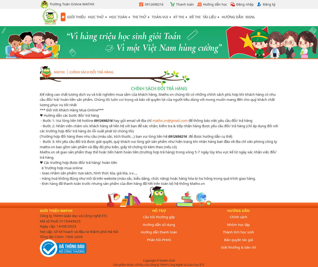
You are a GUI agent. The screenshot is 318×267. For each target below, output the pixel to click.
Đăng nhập (245, 4)
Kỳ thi (178, 16)
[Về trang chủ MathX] (63, 17)
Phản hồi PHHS (159, 239)
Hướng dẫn (232, 16)
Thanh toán (185, 4)
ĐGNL (250, 16)
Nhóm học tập (238, 224)
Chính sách (238, 216)
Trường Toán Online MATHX (71, 4)
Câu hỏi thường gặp (159, 216)
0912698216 (154, 4)
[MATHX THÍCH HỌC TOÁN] (50, 17)
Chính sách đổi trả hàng (91, 72)
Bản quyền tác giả (238, 239)
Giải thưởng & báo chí (238, 247)
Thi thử (139, 16)
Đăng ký (269, 4)
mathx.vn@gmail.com (170, 120)
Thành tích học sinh (238, 232)
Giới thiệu (76, 16)
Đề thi (194, 16)
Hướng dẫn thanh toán (159, 232)
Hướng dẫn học (215, 4)
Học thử (96, 16)
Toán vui (160, 16)
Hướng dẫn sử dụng (159, 224)
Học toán (118, 16)
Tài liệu (209, 16)
